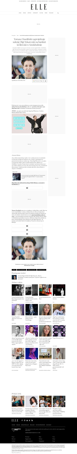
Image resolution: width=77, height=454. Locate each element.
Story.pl (53, 441)
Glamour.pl (13, 438)
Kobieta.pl (40, 438)
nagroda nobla (41, 269)
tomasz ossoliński (31, 269)
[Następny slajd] (65, 401)
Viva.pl (53, 436)
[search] (58, 13)
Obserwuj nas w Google (38, 80)
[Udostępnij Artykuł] (45, 81)
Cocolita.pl (13, 441)
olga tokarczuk (21, 269)
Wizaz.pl (53, 438)
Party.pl (13, 436)
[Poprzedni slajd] (12, 401)
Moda (14, 269)
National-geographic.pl (28, 441)
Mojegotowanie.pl (28, 438)
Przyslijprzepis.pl (41, 441)
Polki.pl (40, 436)
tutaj (20, 452)
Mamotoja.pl (27, 436)
